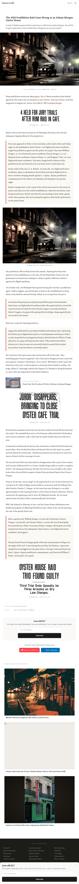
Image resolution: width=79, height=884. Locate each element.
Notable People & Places (35, 859)
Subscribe (39, 635)
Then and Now (7, 853)
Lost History (6, 856)
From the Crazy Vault (20, 606)
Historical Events (33, 856)
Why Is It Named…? (59, 859)
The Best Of (6, 848)
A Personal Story (58, 856)
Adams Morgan (55, 103)
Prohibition (31, 610)
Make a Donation (51, 650)
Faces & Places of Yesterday (36, 851)
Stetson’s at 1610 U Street (40, 99)
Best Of (70, 3)
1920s (15, 610)
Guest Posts (57, 851)
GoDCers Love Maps (9, 859)
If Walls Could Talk (34, 853)
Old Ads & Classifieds (9, 851)
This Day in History (59, 848)
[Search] (75, 3)
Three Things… (58, 853)
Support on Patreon (30, 650)
